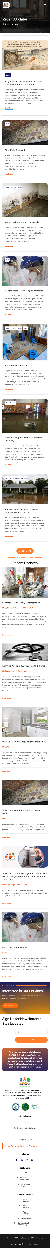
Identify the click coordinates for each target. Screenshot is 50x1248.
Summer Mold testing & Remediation (21, 602)
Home (26, 1173)
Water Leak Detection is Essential (25, 217)
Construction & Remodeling (23, 1224)
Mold (7, 124)
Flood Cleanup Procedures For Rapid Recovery (25, 434)
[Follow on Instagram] (27, 1160)
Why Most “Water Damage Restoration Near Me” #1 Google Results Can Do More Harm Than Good (24, 876)
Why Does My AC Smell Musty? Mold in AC (24, 741)
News (8, 75)
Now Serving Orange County (21, 1146)
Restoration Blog (25, 1185)
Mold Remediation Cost (25, 359)
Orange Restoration (24, 1178)
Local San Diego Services (12, 885)
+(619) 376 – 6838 (25, 1140)
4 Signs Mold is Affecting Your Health (25, 288)
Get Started (9, 1006)
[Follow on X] (32, 1160)
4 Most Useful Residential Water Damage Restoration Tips (25, 507)
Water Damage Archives (13, 187)
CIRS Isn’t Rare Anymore (14, 947)
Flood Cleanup (27, 1218)
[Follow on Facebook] (17, 1160)
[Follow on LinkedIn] (22, 1160)
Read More (9, 108)
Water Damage (26, 1206)
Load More (25, 550)
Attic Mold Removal (25, 149)
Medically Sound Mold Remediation (21, 608)
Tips (6, 478)
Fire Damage (26, 1213)
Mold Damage (26, 1200)
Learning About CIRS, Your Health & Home (23, 666)
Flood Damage (10, 403)
